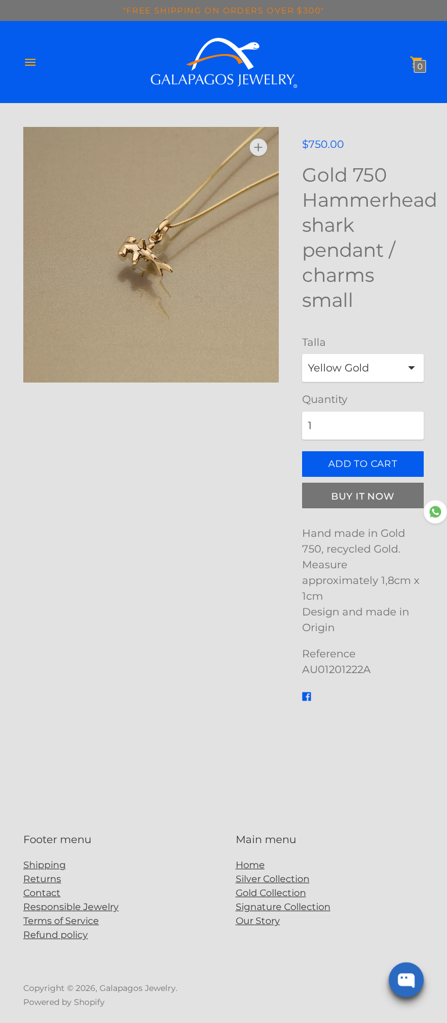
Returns (42, 878)
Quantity (324, 400)
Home (250, 864)
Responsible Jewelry (71, 906)
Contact (42, 892)
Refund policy (55, 934)
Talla (314, 343)
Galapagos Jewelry (138, 988)
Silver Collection (273, 878)
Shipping (44, 864)
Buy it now (363, 496)
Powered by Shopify (64, 1002)
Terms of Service (61, 920)
